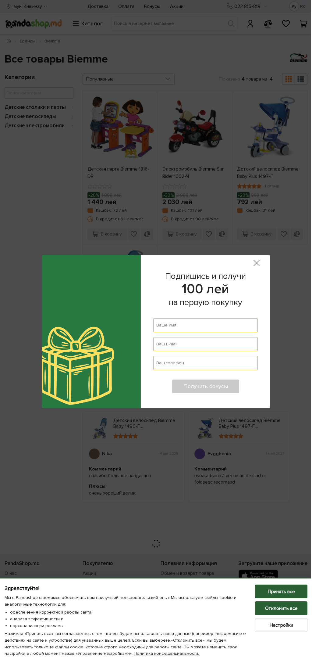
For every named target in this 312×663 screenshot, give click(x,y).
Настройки (277, 625)
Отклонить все (277, 608)
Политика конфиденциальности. (166, 653)
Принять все (276, 592)
